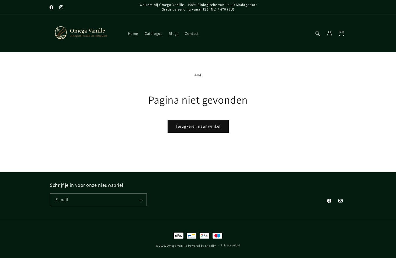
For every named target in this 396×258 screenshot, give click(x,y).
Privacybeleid (230, 245)
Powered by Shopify (202, 245)
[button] (318, 33)
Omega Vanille (177, 245)
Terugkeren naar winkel (198, 126)
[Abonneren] (141, 200)
